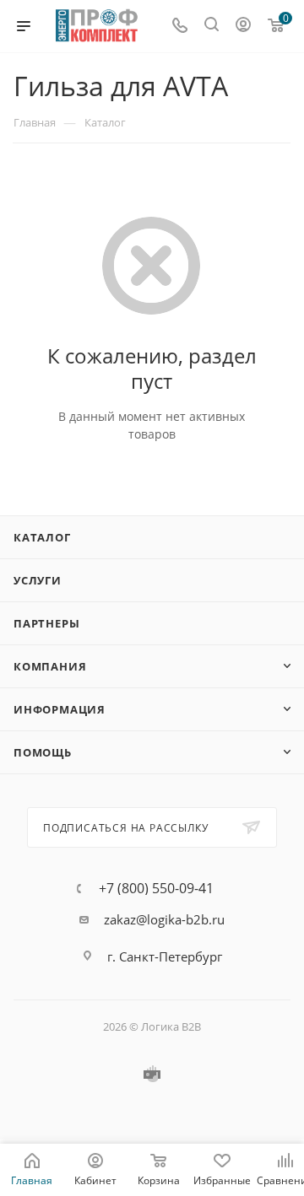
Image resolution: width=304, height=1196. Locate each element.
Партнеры (46, 623)
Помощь (43, 752)
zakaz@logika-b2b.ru (164, 919)
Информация (60, 709)
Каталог (42, 537)
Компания (50, 666)
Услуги (38, 580)
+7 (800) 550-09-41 (156, 888)
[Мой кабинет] (243, 26)
